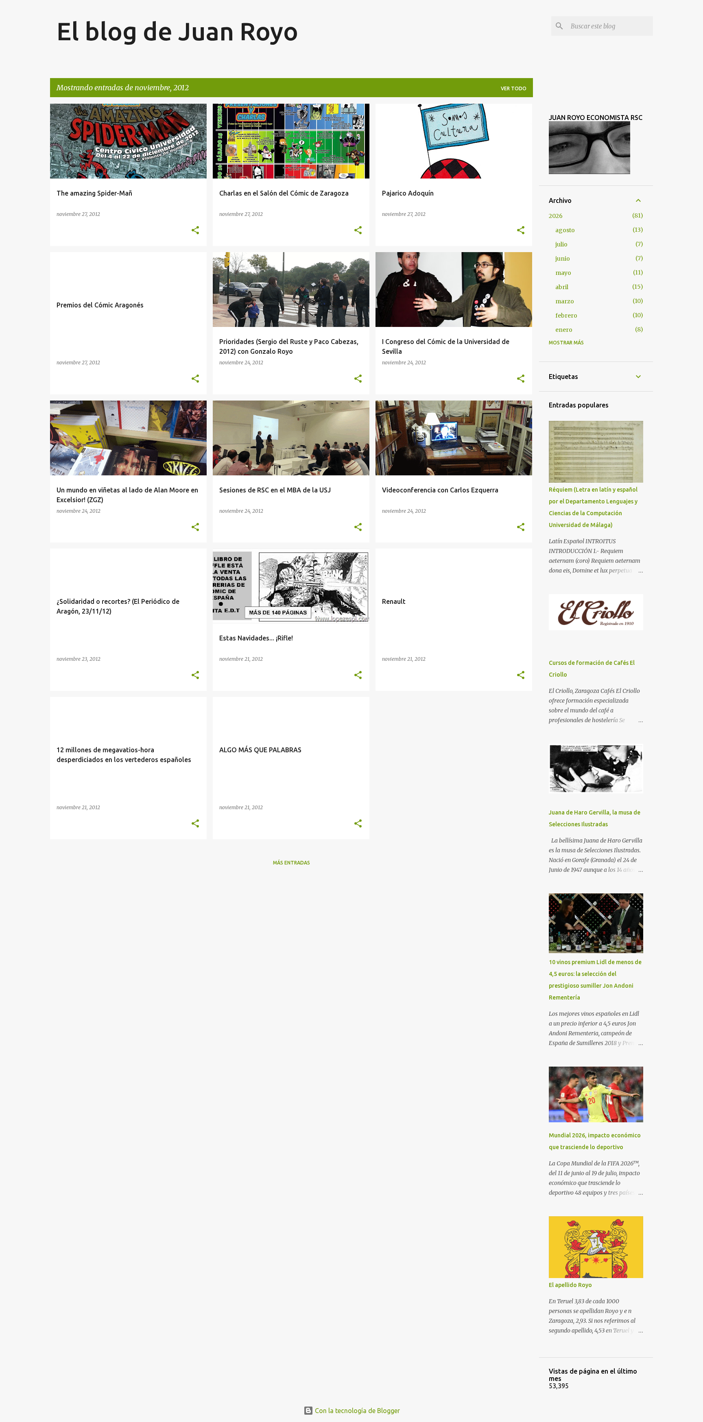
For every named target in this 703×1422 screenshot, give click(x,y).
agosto (565, 230)
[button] (195, 230)
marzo (564, 301)
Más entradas (291, 862)
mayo (563, 273)
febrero (566, 315)
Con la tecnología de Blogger (356, 1410)
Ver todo (513, 88)
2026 (556, 216)
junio (562, 258)
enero (563, 329)
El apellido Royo (570, 1285)
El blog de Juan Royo (177, 31)
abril (561, 287)
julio (561, 244)
